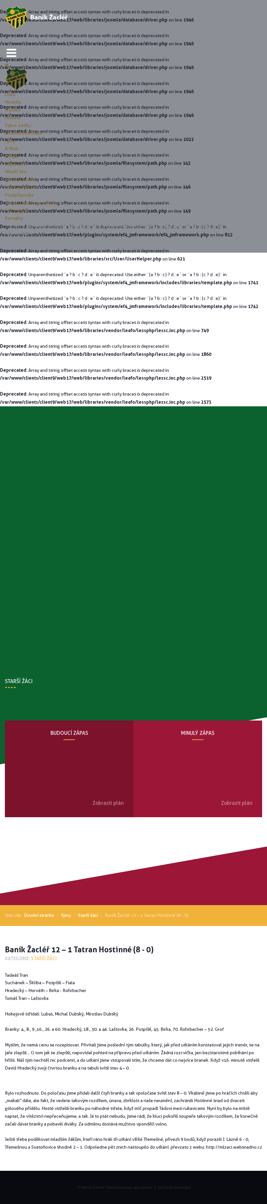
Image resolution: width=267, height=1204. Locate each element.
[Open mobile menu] (11, 53)
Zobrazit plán (108, 803)
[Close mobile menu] (6, 65)
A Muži (11, 148)
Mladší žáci (16, 171)
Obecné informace (23, 132)
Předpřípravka (19, 195)
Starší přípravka (20, 179)
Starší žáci (15, 164)
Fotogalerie (16, 210)
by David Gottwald (174, 1187)
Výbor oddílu (18, 125)
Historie (13, 117)
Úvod (10, 94)
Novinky (13, 102)
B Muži (11, 156)
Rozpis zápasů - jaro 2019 (30, 202)
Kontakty (14, 218)
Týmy (10, 140)
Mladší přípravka (21, 187)
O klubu (13, 109)
